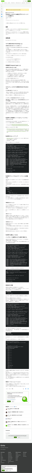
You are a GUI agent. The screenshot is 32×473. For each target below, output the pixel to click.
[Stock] (2, 8)
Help (1, 461)
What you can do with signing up (11, 399)
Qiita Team (24, 453)
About (1, 453)
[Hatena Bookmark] (2, 16)
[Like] (2, 5)
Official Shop (24, 456)
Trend (2, 2)
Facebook (17, 457)
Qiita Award (9, 460)
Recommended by (11, 406)
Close (10, 470)
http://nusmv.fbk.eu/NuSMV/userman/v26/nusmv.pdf (20, 125)
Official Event (13, 2)
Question (9, 2)
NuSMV (7, 17)
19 (1, 6)
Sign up (7, 470)
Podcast (17, 460)
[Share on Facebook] (2, 14)
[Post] (2, 12)
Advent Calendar (10, 457)
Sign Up (19, 437)
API (8, 462)
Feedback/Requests (3, 460)
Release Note (10, 453)
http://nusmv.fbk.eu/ (10, 138)
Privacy (2, 456)
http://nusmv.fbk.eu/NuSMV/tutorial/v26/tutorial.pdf (20, 124)
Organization (23, 2)
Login (3, 470)
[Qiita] (2, 1)
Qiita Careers (28, 2)
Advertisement (2, 462)
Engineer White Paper (11, 461)
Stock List (5, 2)
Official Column (18, 2)
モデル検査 (9, 17)
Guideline (2, 457)
